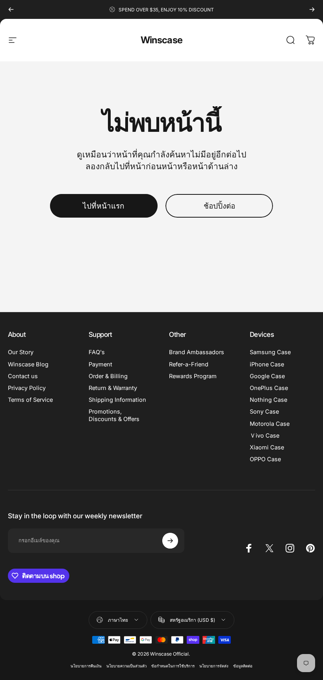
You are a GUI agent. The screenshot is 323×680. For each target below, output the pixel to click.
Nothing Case (268, 399)
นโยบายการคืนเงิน (86, 666)
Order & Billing (108, 376)
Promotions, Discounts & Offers (114, 415)
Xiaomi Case (267, 447)
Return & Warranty (113, 388)
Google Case (267, 376)
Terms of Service (30, 399)
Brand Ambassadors (196, 352)
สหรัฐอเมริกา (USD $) (192, 620)
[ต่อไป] (312, 9)
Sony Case (264, 411)
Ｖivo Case (264, 435)
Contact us (23, 376)
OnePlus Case (269, 388)
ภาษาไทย (118, 620)
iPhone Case (267, 364)
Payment (100, 364)
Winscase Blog (28, 364)
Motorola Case (270, 423)
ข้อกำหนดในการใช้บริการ (173, 666)
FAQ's (97, 352)
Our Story (20, 352)
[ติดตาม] (170, 541)
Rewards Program (193, 376)
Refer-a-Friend (188, 364)
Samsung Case (270, 352)
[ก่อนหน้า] (11, 9)
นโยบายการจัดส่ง (213, 666)
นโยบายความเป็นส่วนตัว (126, 666)
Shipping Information (117, 399)
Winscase (161, 40)
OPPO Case (265, 459)
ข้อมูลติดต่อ (242, 666)
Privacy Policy (27, 388)
